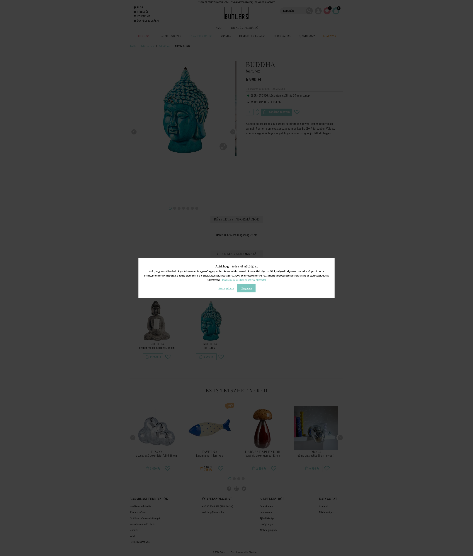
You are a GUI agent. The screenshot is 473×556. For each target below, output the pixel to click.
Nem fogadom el (226, 288)
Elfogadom (246, 288)
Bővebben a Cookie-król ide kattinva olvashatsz (244, 280)
